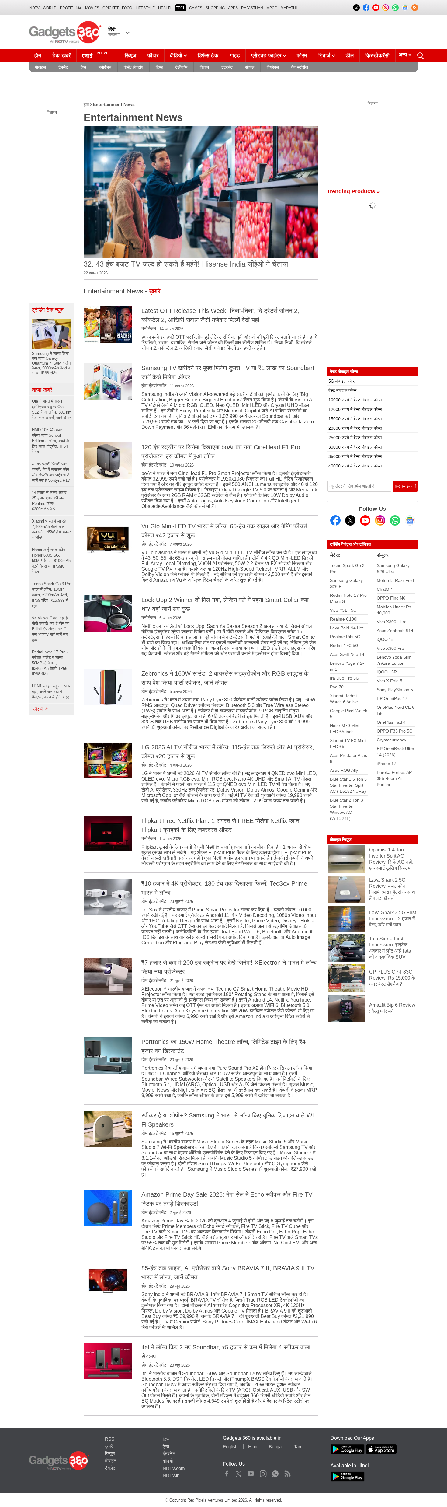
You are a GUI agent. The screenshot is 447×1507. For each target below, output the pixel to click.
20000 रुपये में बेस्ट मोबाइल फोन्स (355, 428)
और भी (39, 709)
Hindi (253, 1446)
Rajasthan (252, 8)
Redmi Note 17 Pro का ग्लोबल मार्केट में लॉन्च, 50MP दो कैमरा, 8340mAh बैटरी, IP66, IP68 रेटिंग (51, 663)
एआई (95, 55)
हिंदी (79, 8)
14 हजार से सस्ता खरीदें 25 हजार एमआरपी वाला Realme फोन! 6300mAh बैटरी (49, 500)
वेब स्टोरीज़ (299, 67)
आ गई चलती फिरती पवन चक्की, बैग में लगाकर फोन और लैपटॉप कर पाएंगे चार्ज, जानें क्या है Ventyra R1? (51, 472)
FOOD (127, 8)
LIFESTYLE (145, 8)
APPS (233, 8)
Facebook (226, 1472)
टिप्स (159, 67)
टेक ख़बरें (61, 55)
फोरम (302, 55)
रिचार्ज (324, 55)
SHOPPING (215, 8)
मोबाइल (40, 67)
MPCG (271, 8)
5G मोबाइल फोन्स (341, 381)
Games (195, 8)
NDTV (34, 8)
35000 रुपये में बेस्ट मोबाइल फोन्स (355, 456)
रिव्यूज (131, 55)
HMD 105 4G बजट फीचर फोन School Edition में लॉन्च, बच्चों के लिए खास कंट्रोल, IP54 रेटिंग (50, 441)
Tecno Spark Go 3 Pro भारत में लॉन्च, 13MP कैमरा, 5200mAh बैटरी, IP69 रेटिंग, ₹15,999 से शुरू (51, 595)
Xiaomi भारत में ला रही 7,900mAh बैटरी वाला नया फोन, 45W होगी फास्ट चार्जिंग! (51, 529)
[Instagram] (380, 520)
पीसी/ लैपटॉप (133, 67)
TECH (181, 8)
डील (350, 55)
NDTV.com (174, 1468)
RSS (109, 1439)
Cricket (110, 8)
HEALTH (165, 8)
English (230, 1446)
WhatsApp (275, 1472)
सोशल (249, 67)
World (50, 8)
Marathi (289, 8)
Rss (287, 1472)
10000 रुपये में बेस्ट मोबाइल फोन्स (355, 399)
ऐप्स (83, 67)
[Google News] (410, 520)
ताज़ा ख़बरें (42, 390)
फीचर (152, 55)
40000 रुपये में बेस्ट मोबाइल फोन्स (355, 465)
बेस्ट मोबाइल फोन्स (342, 390)
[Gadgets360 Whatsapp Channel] (395, 520)
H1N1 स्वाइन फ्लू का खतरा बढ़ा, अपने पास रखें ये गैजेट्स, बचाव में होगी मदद (51, 691)
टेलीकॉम (181, 67)
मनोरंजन (105, 67)
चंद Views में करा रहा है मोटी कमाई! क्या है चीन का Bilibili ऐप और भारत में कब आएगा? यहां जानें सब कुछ (50, 629)
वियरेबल (273, 67)
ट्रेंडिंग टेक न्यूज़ (48, 310)
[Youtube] (365, 520)
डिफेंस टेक (208, 55)
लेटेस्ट (335, 555)
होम (37, 55)
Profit (66, 8)
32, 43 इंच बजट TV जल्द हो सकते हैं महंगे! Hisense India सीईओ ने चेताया (186, 264)
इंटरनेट (227, 67)
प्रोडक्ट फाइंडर (266, 55)
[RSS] (414, 7)
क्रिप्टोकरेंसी (377, 55)
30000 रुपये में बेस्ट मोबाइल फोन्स (355, 447)
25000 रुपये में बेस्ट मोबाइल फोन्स (355, 437)
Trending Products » (353, 191)
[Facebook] (335, 520)
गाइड (235, 55)
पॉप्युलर (383, 555)
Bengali (276, 1446)
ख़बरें (109, 1446)
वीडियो (176, 55)
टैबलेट (63, 67)
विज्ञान (204, 67)
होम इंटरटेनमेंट (153, 385)
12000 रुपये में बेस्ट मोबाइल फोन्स (355, 409)
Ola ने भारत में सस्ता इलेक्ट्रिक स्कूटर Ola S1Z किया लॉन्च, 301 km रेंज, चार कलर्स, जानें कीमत (51, 409)
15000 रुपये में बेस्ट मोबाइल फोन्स (355, 418)
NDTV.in (171, 1475)
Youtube (251, 1472)
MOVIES (92, 8)
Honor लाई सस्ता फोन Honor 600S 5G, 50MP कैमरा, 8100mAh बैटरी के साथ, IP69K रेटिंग (51, 560)
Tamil (299, 1446)
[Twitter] (350, 520)
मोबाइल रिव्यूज (341, 839)
